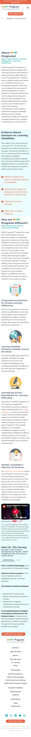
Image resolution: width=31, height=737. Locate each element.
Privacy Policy (25, 728)
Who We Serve (15, 659)
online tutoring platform (14, 471)
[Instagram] (24, 715)
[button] (15, 721)
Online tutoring (15, 688)
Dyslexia (15, 695)
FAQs (15, 666)
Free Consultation (15, 14)
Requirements (15, 692)
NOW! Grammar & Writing (15, 680)
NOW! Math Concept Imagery (15, 683)
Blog (15, 703)
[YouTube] (20, 715)
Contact (15, 648)
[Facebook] (6, 715)
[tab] (8, 560)
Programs (15, 670)
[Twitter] (11, 715)
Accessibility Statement (15, 730)
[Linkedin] (15, 715)
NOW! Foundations (15, 674)
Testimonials (15, 706)
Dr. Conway (15, 662)
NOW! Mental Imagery (15, 677)
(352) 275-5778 (15, 2)
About (15, 655)
